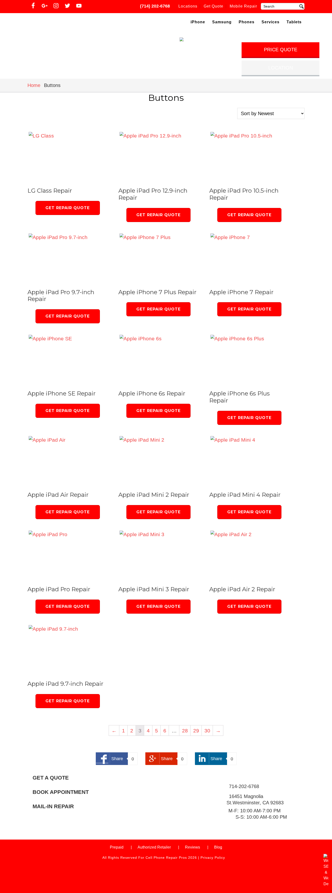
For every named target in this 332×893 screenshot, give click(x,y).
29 (196, 730)
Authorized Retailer (154, 847)
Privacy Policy (213, 857)
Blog (218, 847)
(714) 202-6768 (155, 6)
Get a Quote (51, 778)
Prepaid (116, 847)
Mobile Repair (243, 6)
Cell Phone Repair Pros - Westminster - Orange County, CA (69, 22)
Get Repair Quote (67, 208)
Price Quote (280, 49)
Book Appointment (61, 792)
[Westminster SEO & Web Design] (325, 884)
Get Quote (213, 6)
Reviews (192, 847)
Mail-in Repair (53, 807)
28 (185, 730)
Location (280, 67)
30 (207, 730)
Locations (187, 6)
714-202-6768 (244, 786)
